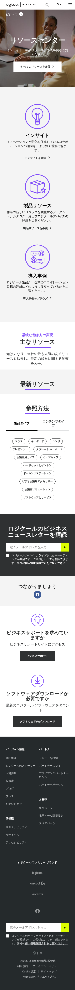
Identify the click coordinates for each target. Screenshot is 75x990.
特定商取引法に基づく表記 (39, 976)
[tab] (22, 422)
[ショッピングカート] (59, 5)
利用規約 (22, 966)
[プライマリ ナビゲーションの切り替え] (70, 4)
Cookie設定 (29, 971)
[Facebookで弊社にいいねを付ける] (37, 911)
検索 (47, 5)
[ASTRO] (37, 894)
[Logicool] (23, 4)
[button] (14, 14)
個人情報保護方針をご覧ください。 (46, 563)
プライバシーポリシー (45, 966)
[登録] (65, 547)
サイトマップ (49, 971)
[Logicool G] (37, 884)
